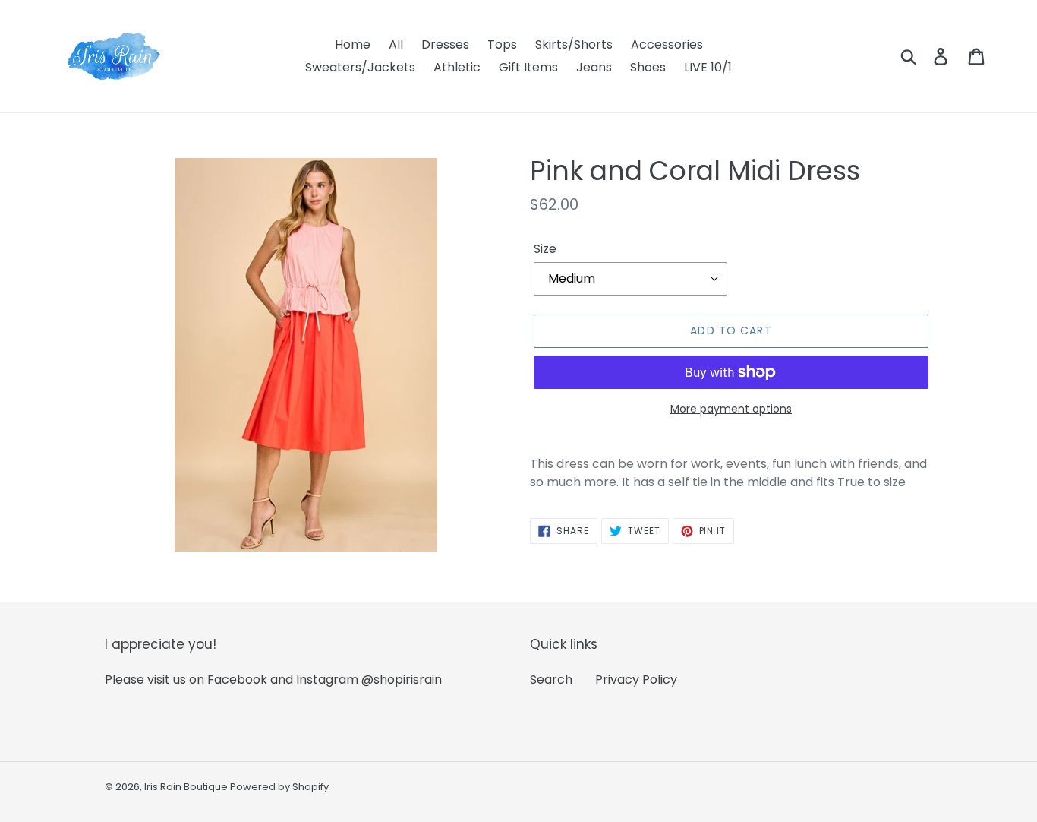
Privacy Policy (636, 679)
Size (545, 249)
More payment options (731, 408)
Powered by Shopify (279, 786)
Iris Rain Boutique (187, 786)
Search (551, 679)
